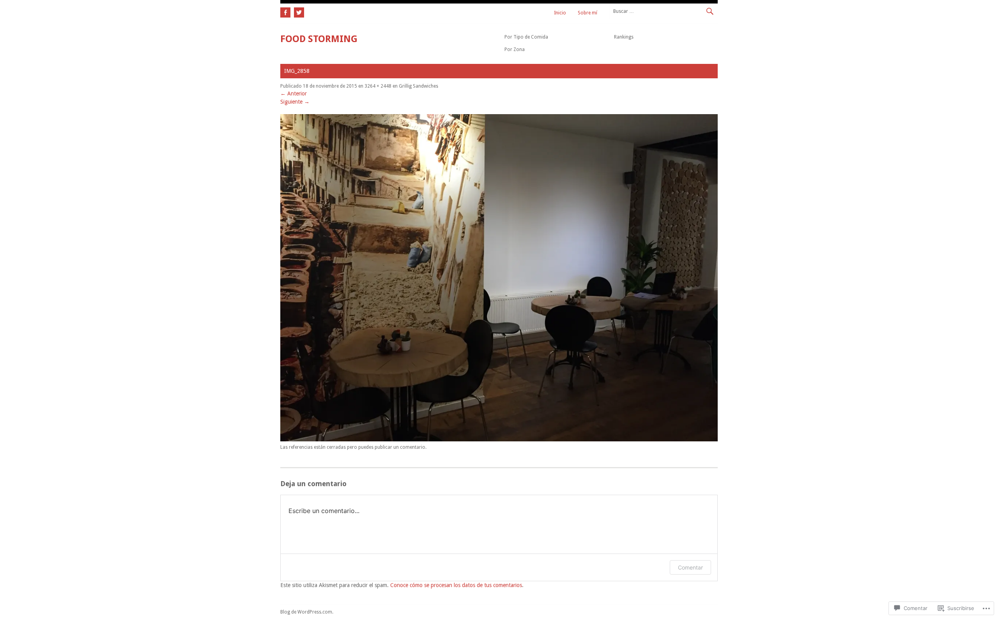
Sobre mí (587, 13)
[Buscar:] (663, 11)
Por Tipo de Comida (526, 37)
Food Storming (318, 39)
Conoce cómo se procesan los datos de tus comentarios (456, 585)
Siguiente (295, 102)
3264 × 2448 (378, 86)
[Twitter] (298, 11)
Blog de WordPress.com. (306, 612)
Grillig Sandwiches (418, 86)
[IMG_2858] (499, 439)
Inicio (560, 13)
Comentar (690, 567)
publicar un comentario (400, 447)
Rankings (623, 37)
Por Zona (514, 49)
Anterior (293, 93)
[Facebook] (286, 11)
